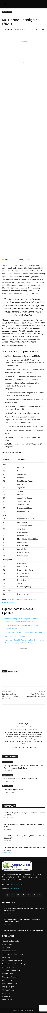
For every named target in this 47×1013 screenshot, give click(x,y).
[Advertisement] (23, 51)
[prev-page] (4, 795)
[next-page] (9, 795)
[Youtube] (31, 747)
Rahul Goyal (10, 29)
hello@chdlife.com (17, 884)
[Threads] (35, 747)
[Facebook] (11, 35)
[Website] (34, 895)
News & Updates (7, 11)
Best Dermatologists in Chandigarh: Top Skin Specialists (10, 696)
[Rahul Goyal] (3, 29)
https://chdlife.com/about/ (23, 727)
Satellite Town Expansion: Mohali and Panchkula (23, 632)
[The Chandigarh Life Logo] (23, 866)
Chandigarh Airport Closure (15, 636)
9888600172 (14, 889)
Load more (6, 852)
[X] (16, 35)
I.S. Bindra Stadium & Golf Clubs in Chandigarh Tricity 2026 (24, 847)
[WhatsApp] (26, 35)
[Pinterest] (21, 35)
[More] (31, 35)
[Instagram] (16, 747)
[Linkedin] (20, 747)
